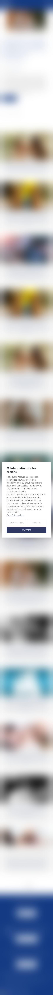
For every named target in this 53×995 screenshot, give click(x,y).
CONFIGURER (16, 522)
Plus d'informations (15, 515)
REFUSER (37, 522)
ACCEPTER (26, 530)
